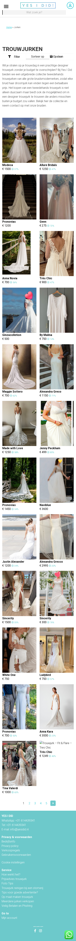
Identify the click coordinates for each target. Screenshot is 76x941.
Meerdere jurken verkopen (18, 901)
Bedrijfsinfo (8, 841)
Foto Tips (7, 883)
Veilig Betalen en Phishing (17, 905)
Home (9, 27)
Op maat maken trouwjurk (17, 897)
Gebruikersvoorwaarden (16, 854)
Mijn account (9, 918)
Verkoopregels (11, 850)
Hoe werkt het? (11, 874)
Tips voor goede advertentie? (20, 892)
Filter (17, 56)
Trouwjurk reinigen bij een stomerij (22, 888)
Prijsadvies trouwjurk (14, 879)
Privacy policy (10, 846)
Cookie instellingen (13, 862)
